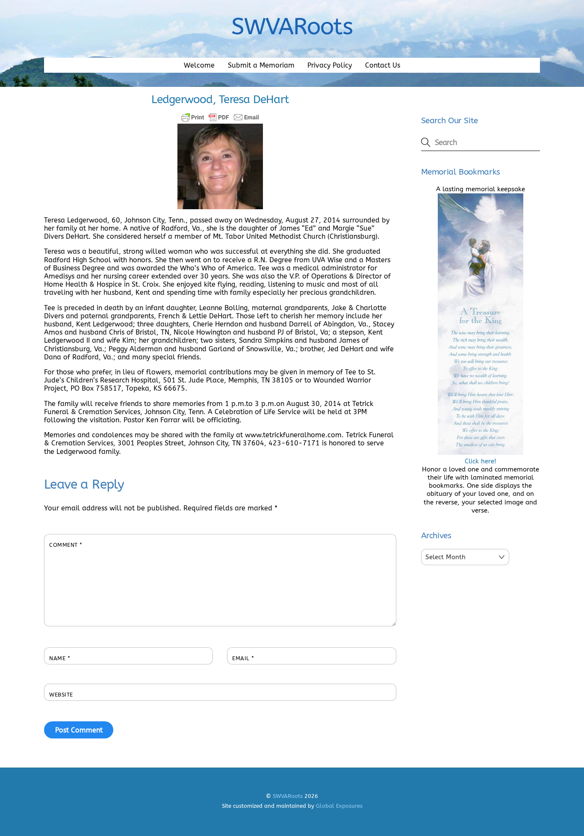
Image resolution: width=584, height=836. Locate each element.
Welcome (199, 65)
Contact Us (382, 65)
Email (243, 658)
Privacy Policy (329, 65)
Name (59, 658)
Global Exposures (339, 806)
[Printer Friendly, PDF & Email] (220, 117)
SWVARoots (288, 796)
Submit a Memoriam (261, 65)
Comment (66, 545)
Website (61, 694)
